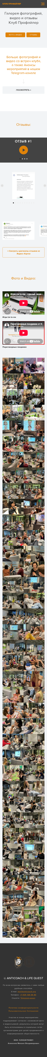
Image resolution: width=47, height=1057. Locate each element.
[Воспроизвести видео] (23, 150)
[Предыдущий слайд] (2, 185)
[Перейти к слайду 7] (26, 202)
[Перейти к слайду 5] (22, 202)
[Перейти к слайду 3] (24, 158)
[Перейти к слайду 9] (31, 202)
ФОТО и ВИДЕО (15, 35)
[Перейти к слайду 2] (22, 158)
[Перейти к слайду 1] (20, 158)
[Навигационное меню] (42, 4)
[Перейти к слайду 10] (33, 202)
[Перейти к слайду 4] (26, 158)
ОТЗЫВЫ (33, 35)
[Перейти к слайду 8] (29, 202)
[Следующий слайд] (44, 185)
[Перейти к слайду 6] (24, 202)
